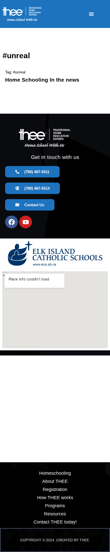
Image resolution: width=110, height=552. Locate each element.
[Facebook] (11, 222)
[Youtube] (25, 222)
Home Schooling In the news (42, 80)
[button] (91, 14)
